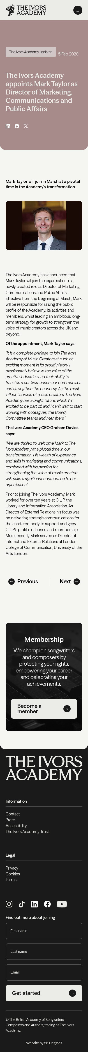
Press (10, 819)
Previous (27, 581)
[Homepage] (26, 10)
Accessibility (16, 825)
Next (65, 581)
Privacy (12, 868)
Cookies (13, 874)
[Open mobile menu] (77, 10)
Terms (11, 879)
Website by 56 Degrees (44, 1043)
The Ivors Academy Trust (27, 831)
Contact (13, 814)
